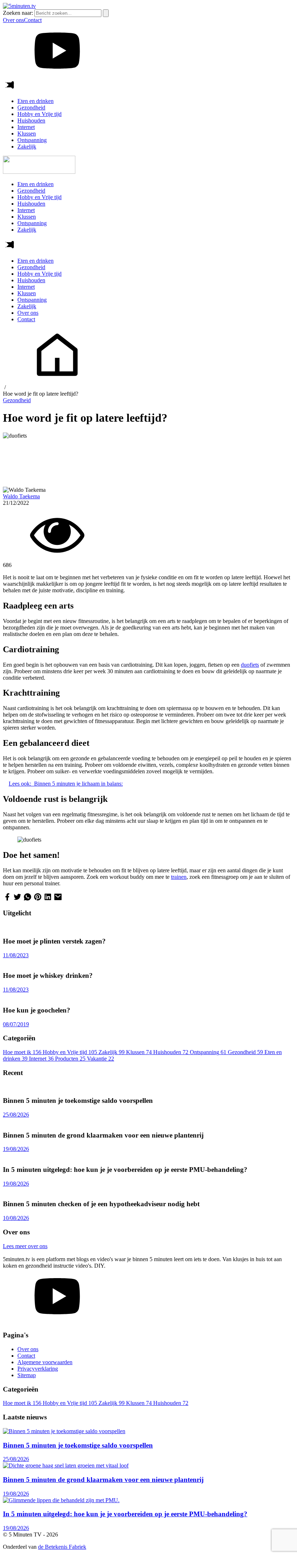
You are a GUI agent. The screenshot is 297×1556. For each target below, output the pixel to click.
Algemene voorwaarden (44, 1362)
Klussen (26, 133)
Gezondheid (31, 107)
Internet (26, 127)
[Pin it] (37, 899)
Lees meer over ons (25, 1246)
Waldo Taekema (21, 496)
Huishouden (31, 120)
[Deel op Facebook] (7, 899)
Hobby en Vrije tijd (39, 114)
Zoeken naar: (18, 13)
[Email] (58, 899)
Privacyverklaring (37, 1369)
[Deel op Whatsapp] (27, 899)
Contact (33, 20)
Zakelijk (26, 146)
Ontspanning (32, 140)
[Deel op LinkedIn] (47, 899)
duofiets (250, 665)
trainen (179, 877)
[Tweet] (17, 899)
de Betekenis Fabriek (62, 1547)
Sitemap (26, 1375)
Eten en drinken (35, 101)
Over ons (13, 20)
